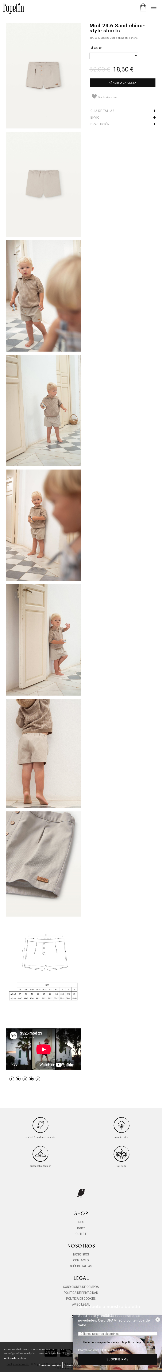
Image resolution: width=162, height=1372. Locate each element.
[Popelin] (13, 9)
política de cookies (15, 1358)
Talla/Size (95, 47)
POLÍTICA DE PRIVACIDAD (81, 1292)
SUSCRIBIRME (117, 1359)
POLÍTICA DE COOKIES (81, 1298)
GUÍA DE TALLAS (81, 1266)
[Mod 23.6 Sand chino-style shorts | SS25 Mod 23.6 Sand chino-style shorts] (43, 75)
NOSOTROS (81, 1254)
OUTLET (81, 1234)
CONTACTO (81, 1260)
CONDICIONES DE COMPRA (81, 1287)
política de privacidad (139, 1342)
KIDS (81, 1222)
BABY (81, 1228)
